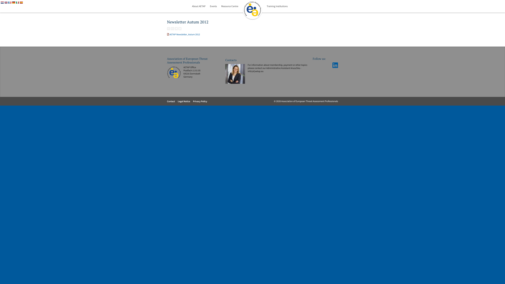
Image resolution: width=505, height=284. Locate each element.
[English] (6, 2)
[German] (14, 2)
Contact (171, 101)
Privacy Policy (200, 101)
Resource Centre (229, 6)
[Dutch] (2, 2)
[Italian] (18, 2)
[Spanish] (22, 2)
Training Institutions (277, 6)
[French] (10, 2)
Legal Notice (184, 101)
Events (213, 6)
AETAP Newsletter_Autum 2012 (185, 34)
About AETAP (199, 6)
